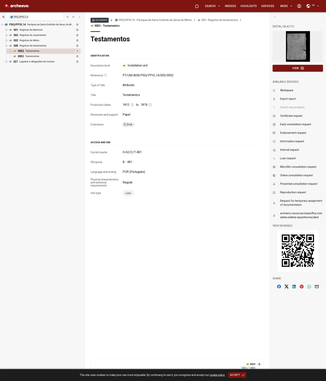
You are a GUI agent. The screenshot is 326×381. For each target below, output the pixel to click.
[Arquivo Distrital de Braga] (17, 6)
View (295, 68)
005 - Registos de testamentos (219, 20)
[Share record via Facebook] (279, 286)
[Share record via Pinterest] (301, 286)
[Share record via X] (286, 286)
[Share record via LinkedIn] (294, 286)
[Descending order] (74, 17)
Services (267, 6)
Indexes (230, 6)
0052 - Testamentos (107, 25)
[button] (212, 6)
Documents (99, 20)
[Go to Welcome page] (197, 6)
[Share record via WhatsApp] (309, 286)
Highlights (249, 6)
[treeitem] (47, 51)
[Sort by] (68, 17)
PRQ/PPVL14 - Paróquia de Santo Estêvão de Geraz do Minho (155, 20)
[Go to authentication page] (299, 6)
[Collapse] (80, 17)
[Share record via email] (317, 286)
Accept (235, 374)
